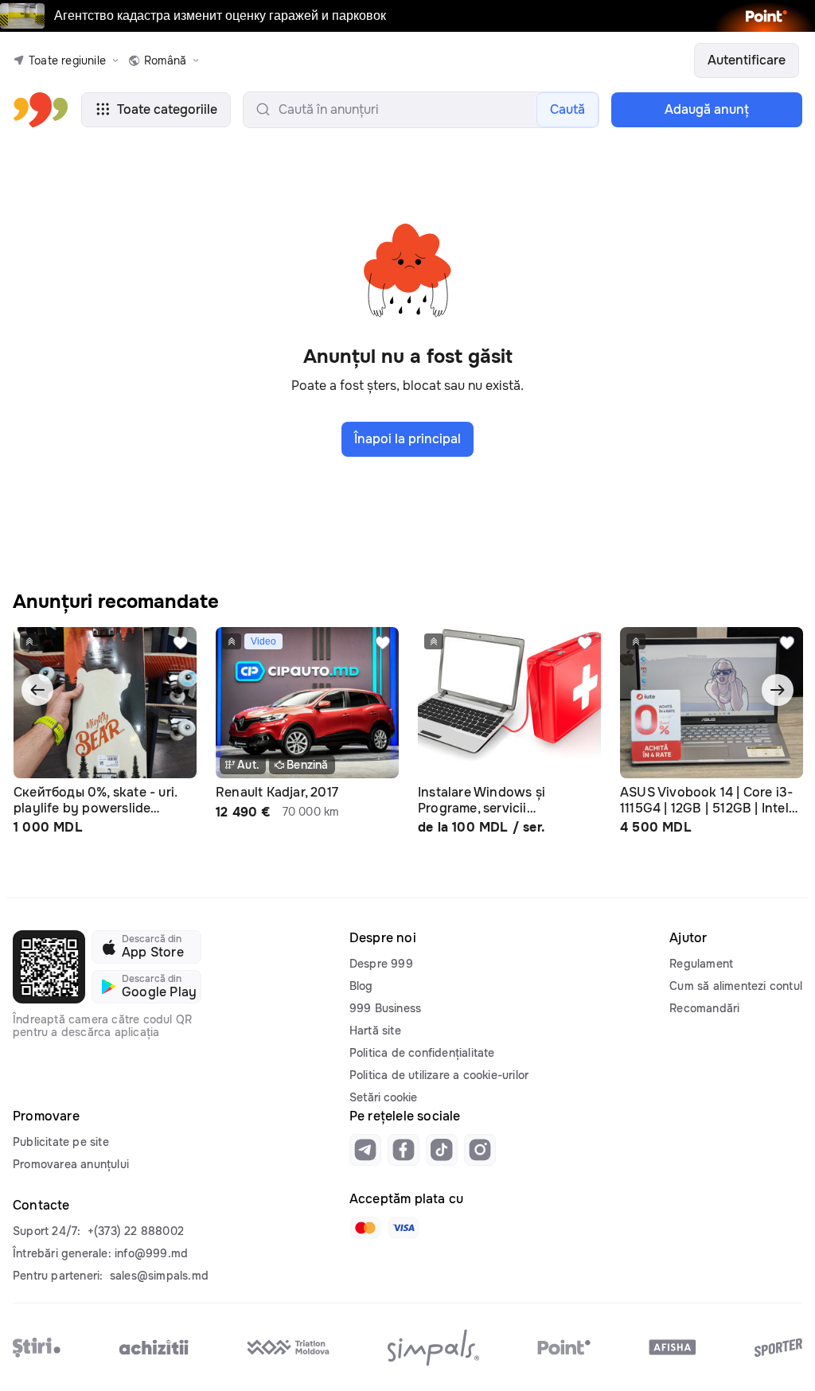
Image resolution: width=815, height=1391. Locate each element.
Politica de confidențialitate (422, 1052)
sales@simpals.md (159, 1275)
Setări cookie (383, 1097)
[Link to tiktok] (442, 1150)
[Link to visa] (403, 1228)
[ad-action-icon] (181, 643)
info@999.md (151, 1253)
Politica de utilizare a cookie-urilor (438, 1075)
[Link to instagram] (480, 1150)
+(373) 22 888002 (136, 1231)
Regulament (701, 963)
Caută (567, 109)
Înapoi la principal (407, 439)
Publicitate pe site (61, 1142)
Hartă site (375, 1030)
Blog (361, 986)
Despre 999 (381, 963)
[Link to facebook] (403, 1150)
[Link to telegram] (365, 1150)
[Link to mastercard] (365, 1228)
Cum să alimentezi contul (735, 986)
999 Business (385, 1008)
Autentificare (747, 60)
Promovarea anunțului (71, 1164)
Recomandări (704, 1008)
